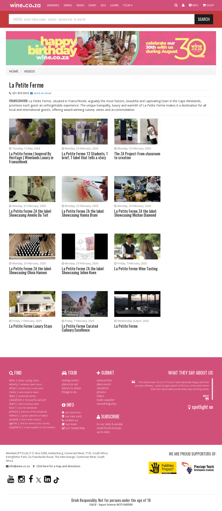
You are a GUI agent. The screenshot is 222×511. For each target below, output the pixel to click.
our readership (75, 428)
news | (23, 392)
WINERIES (53, 5)
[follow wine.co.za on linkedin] (47, 481)
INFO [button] (195, 5)
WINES (68, 5)
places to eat (70, 384)
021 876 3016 (20, 93)
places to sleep (71, 388)
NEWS (80, 5)
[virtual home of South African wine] (25, 5)
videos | (28, 415)
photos (101, 392)
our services (72, 412)
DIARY (92, 5)
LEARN (114, 5)
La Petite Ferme (26, 84)
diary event (104, 384)
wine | (24, 380)
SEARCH (204, 19)
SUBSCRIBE (109, 416)
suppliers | (32, 427)
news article (104, 380)
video (100, 396)
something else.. (107, 404)
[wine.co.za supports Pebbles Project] (162, 467)
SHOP (210, 5)
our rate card (73, 416)
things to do (69, 392)
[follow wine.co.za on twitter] (38, 481)
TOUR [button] (127, 5)
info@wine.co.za (19, 466)
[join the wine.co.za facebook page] (31, 481)
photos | (28, 411)
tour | (23, 407)
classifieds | (27, 400)
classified (102, 388)
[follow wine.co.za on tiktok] (56, 481)
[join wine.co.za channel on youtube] (11, 481)
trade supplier (106, 400)
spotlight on (202, 406)
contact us (71, 420)
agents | (29, 423)
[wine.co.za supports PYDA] (197, 467)
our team (71, 424)
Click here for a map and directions (58, 466)
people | (25, 419)
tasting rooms (70, 380)
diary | (22, 396)
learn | (24, 404)
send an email (42, 93)
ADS (103, 5)
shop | (26, 388)
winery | (26, 384)
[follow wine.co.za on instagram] (21, 481)
